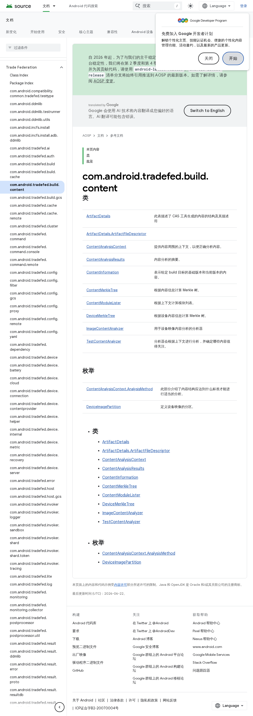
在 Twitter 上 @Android (151, 623)
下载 (75, 639)
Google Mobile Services (211, 654)
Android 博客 (143, 639)
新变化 (11, 32)
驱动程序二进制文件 (88, 662)
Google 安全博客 (146, 646)
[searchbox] (33, 48)
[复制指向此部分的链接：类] (93, 198)
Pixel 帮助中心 (203, 631)
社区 (101, 700)
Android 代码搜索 (83, 6)
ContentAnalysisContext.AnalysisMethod (119, 389)
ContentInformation (102, 272)
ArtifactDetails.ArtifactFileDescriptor (116, 234)
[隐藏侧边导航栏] (59, 707)
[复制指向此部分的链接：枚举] (99, 371)
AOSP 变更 (104, 81)
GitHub (78, 670)
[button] (29, 67)
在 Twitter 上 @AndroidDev (154, 631)
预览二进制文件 (84, 646)
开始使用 (37, 32)
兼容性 (112, 32)
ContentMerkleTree (102, 290)
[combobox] (157, 5)
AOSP (87, 135)
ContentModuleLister (103, 303)
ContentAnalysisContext (106, 246)
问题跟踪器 (201, 670)
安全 (61, 32)
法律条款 (117, 700)
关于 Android (82, 700)
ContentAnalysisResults (105, 259)
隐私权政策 (149, 700)
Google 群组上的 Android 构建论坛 (158, 668)
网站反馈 (170, 700)
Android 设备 (142, 32)
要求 (75, 631)
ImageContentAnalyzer (105, 328)
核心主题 (86, 32)
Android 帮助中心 (206, 623)
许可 (132, 700)
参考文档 (116, 135)
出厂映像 (79, 654)
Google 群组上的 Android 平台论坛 (158, 656)
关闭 (209, 58)
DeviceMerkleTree (100, 315)
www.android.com (207, 646)
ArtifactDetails (98, 216)
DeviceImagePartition (103, 406)
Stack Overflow (205, 662)
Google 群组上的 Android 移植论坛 (158, 680)
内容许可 (120, 585)
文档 (46, 6)
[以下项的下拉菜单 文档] (56, 6)
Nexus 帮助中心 (205, 639)
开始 (233, 58)
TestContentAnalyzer (103, 341)
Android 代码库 (84, 623)
